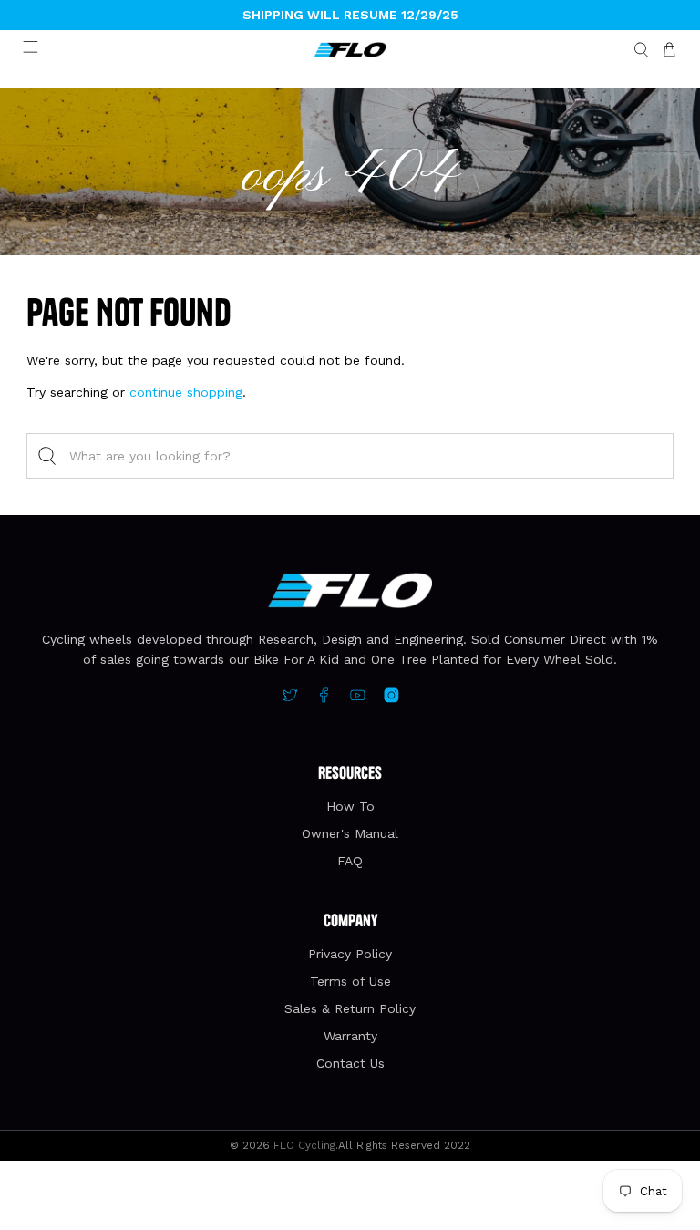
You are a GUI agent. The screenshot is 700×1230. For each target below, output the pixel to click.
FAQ (350, 860)
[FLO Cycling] (350, 50)
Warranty (350, 1035)
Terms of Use (350, 981)
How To (350, 806)
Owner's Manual (350, 833)
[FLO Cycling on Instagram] (391, 698)
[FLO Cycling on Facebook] (324, 698)
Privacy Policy (350, 953)
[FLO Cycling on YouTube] (357, 698)
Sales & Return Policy (350, 1008)
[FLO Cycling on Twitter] (290, 698)
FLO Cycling (304, 1145)
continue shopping (185, 392)
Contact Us (350, 1063)
